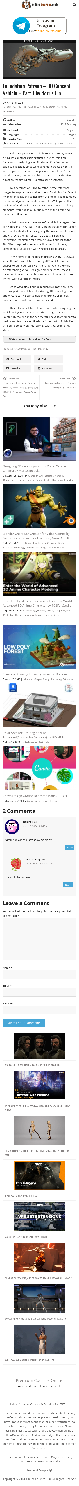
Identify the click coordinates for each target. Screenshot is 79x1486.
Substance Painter (33, 614)
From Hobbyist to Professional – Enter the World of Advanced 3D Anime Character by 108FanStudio (39, 603)
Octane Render (43, 480)
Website (8, 1003)
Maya (69, 610)
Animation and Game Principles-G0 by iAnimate (29, 1360)
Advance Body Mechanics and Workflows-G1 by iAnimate (35, 1319)
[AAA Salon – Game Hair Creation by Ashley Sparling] (39, 1046)
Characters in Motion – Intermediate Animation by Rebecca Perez (37, 1153)
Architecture (31, 742)
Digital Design (42, 800)
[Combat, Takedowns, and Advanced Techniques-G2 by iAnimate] (39, 1257)
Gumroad (49, 107)
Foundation (13, 107)
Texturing (9, 111)
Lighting (30, 480)
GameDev (30, 547)
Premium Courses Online (39, 1380)
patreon (32, 348)
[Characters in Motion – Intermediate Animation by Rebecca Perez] (39, 1130)
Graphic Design (42, 679)
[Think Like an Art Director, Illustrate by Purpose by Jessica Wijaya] (39, 1085)
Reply (70, 847)
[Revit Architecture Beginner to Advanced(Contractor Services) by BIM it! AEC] (39, 685)
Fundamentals (32, 107)
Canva (30, 800)
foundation (9, 348)
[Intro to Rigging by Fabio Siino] (39, 1176)
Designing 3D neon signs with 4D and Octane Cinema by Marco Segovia (34, 468)
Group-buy (59, 610)
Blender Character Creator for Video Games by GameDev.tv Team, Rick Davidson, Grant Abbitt (36, 535)
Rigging (19, 614)
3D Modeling (30, 543)
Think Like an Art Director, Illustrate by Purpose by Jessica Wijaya (37, 1107)
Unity (56, 614)
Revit (41, 742)
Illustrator (20, 480)
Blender (42, 543)
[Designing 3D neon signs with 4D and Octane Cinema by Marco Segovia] (39, 419)
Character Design (56, 543)
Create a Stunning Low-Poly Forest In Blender (35, 674)
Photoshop (57, 480)
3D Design (33, 475)
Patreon (62, 107)
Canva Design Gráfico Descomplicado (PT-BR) (35, 796)
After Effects (45, 475)
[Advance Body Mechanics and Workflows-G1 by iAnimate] (39, 1298)
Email (7, 985)
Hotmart (54, 800)
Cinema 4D (58, 475)
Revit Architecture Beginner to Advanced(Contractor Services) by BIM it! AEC (35, 735)
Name (7, 968)
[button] (4, 5)
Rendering (56, 679)
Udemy (60, 547)
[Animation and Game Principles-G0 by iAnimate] (39, 1339)
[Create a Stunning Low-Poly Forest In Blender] (39, 627)
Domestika (8, 480)
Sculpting (41, 547)
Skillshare (68, 679)
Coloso (49, 610)
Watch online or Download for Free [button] (30, 339)
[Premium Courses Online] (39, 3)
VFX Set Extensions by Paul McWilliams (26, 1237)
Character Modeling (13, 547)
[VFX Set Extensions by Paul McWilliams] (39, 1217)
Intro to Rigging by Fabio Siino (21, 1196)
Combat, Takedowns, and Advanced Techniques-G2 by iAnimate (38, 1278)
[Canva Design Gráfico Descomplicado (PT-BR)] (39, 748)
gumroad (21, 348)
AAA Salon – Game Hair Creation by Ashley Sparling (32, 1064)
